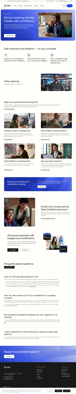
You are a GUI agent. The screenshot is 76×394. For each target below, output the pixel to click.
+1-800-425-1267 (11, 374)
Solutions (20, 5)
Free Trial (38, 376)
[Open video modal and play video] (55, 25)
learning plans (32, 286)
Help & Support (65, 369)
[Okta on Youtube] (4, 387)
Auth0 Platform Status (66, 376)
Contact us (70, 5)
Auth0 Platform (40, 371)
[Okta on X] (6, 387)
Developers (36, 5)
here (5, 322)
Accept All (67, 390)
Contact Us (64, 371)
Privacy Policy (17, 392)
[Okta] (7, 6)
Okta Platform (39, 369)
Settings (50, 390)
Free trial (64, 5)
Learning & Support (28, 5)
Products (15, 5)
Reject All (58, 390)
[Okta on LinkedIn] (9, 387)
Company (42, 5)
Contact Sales (39, 378)
